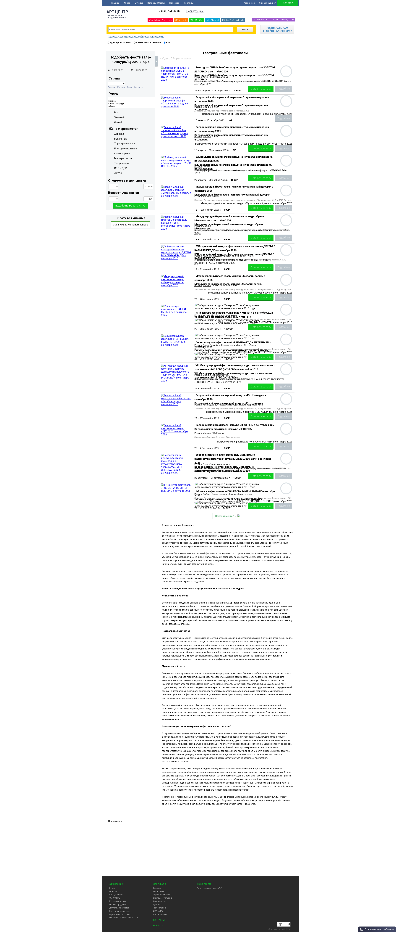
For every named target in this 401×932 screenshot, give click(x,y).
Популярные (260, 20)
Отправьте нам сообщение (379, 929)
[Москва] (156, 101)
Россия (111, 87)
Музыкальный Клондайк (121, 914)
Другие (156, 904)
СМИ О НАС (114, 898)
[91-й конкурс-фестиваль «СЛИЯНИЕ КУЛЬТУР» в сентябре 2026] (176, 315)
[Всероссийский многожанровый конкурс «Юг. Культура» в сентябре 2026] (176, 404)
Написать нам (194, 11)
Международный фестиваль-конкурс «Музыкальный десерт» (232, 194)
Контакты (188, 3)
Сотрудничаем (116, 894)
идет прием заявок (120, 42)
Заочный (119, 117)
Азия (129, 87)
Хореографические (162, 894)
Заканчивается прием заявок (130, 224)
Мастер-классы (160, 914)
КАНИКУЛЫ (212, 20)
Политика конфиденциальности (124, 917)
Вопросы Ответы (156, 3)
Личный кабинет (267, 3)
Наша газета (204, 884)
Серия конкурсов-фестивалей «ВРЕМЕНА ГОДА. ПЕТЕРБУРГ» (231, 350)
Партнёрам (287, 3)
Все (116, 112)
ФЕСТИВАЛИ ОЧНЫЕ (160, 20)
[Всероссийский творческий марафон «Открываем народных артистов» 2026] (176, 106)
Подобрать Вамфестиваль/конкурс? (277, 30)
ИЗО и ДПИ (158, 911)
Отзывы (139, 3)
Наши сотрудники (117, 904)
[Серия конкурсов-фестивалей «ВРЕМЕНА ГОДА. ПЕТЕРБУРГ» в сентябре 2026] (176, 344)
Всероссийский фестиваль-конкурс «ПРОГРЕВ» (223, 429)
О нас (127, 3)
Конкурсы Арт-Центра (282, 20)
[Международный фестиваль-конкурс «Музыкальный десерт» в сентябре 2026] (176, 195)
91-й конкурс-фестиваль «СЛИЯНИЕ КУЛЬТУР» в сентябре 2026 (234, 312)
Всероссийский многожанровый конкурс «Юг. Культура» (228, 403)
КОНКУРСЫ (196, 20)
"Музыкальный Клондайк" (209, 888)
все (168, 42)
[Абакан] (156, 106)
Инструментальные (162, 898)
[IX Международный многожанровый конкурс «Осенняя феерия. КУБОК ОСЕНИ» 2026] (176, 166)
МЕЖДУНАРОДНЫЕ (233, 20)
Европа (121, 87)
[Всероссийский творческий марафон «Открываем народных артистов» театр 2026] (176, 136)
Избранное (249, 3)
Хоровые (157, 888)
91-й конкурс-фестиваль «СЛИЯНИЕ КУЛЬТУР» (222, 316)
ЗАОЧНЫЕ (181, 20)
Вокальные (158, 891)
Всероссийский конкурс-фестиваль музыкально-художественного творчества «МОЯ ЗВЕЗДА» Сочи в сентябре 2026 (232, 458)
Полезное (174, 3)
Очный (118, 122)
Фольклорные (159, 901)
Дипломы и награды (119, 908)
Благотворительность (119, 911)
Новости (158, 925)
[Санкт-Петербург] (156, 103)
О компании (116, 884)
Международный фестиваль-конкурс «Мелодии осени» (228, 284)
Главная (115, 3)
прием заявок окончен (148, 42)
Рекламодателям (117, 901)
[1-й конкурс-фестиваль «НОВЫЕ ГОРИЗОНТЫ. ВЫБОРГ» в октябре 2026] (176, 490)
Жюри (112, 888)
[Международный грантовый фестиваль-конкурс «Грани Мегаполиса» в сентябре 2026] (176, 228)
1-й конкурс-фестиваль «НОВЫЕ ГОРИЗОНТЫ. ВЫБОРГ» (228, 499)
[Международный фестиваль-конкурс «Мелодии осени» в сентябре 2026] (176, 285)
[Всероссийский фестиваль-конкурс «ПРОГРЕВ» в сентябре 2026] (176, 434)
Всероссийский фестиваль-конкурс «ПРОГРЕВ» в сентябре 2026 (234, 424)
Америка (138, 87)
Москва (207, 433)
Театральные (159, 908)
